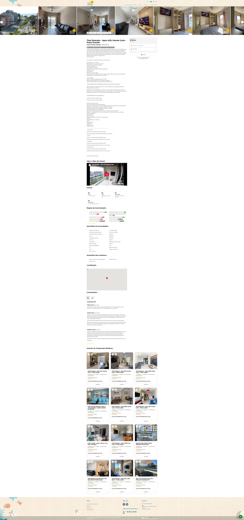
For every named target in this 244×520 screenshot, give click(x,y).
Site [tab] (88, 298)
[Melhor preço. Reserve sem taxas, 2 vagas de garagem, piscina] (98, 360)
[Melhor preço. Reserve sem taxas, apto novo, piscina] (98, 468)
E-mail (143, 54)
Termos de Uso (153, 4)
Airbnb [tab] (93, 298)
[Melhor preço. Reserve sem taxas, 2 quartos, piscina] (122, 360)
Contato (140, 4)
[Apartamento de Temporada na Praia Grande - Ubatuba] (146, 432)
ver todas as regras (91, 223)
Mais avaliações (90, 343)
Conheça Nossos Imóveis (130, 4)
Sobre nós (146, 4)
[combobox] (144, 49)
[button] (242, 22)
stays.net (150, 517)
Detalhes (98, 384)
